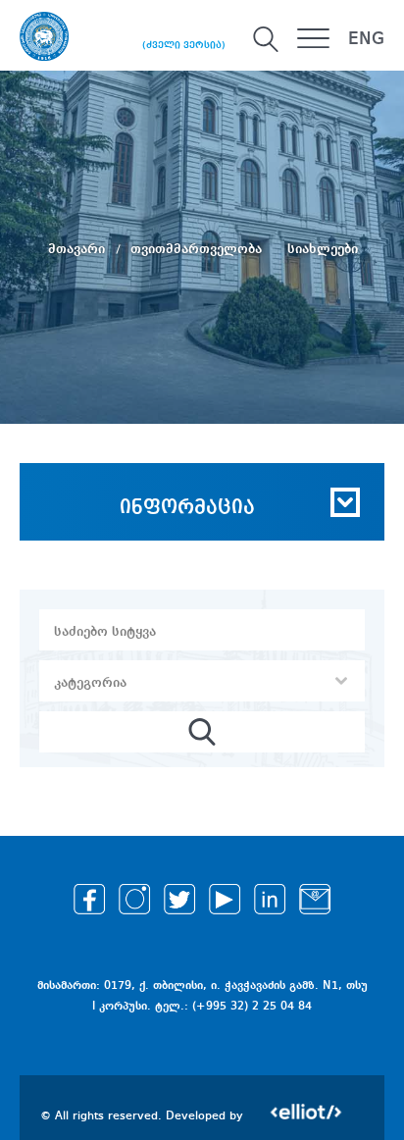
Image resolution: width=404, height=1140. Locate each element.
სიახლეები (322, 249)
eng (366, 39)
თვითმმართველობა (198, 249)
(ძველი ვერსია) (184, 45)
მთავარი (78, 249)
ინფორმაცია (187, 508)
